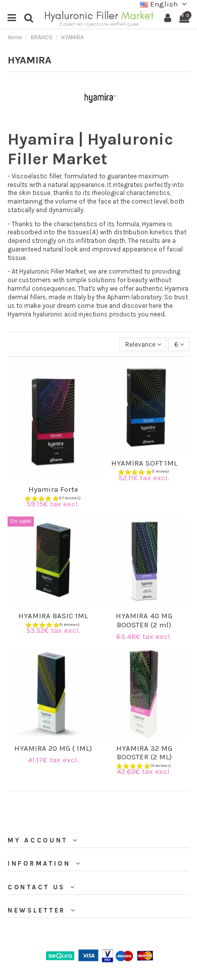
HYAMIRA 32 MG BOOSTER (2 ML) (144, 753)
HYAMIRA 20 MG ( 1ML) (53, 748)
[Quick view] (59, 477)
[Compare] (46, 477)
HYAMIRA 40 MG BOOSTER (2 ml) (144, 620)
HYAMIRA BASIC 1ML (53, 615)
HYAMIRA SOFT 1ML (144, 463)
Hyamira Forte (53, 489)
